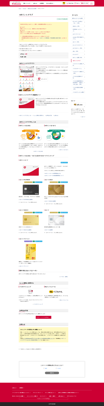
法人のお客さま (49, 3)
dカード (83, 116)
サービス (24, 8)
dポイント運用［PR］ (78, 57)
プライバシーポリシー (37, 392)
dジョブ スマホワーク (78, 45)
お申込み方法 (49, 115)
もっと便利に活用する (39, 115)
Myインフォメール (64, 300)
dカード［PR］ (76, 42)
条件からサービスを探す (32, 8)
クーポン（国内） (64, 276)
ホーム (20, 8)
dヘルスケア (75, 54)
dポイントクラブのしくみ (25, 115)
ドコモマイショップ (38, 304)
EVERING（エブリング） (77, 30)
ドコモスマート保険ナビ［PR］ (78, 72)
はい (46, 368)
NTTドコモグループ (71, 396)
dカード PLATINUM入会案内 (26, 199)
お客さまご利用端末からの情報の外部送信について (68, 392)
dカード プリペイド (24, 266)
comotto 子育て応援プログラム (78, 38)
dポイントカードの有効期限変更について (54, 175)
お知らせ (35, 3)
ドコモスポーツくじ (77, 68)
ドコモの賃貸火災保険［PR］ (78, 88)
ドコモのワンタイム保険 (78, 92)
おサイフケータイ (77, 34)
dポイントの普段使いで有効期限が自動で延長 (50, 38)
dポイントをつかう (64, 149)
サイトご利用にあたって (49, 392)
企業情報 (42, 3)
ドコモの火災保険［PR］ (77, 77)
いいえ (59, 368)
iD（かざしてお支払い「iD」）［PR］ (78, 22)
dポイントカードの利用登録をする (53, 173)
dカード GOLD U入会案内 (25, 229)
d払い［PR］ (76, 51)
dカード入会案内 (49, 229)
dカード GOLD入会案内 (50, 201)
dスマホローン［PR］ (78, 48)
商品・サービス (26, 3)
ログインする (85, 3)
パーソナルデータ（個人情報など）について (20, 392)
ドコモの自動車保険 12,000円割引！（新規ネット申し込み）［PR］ (78, 83)
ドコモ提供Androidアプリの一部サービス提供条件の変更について (38, 338)
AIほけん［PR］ (76, 26)
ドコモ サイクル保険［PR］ (78, 64)
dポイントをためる (38, 151)
